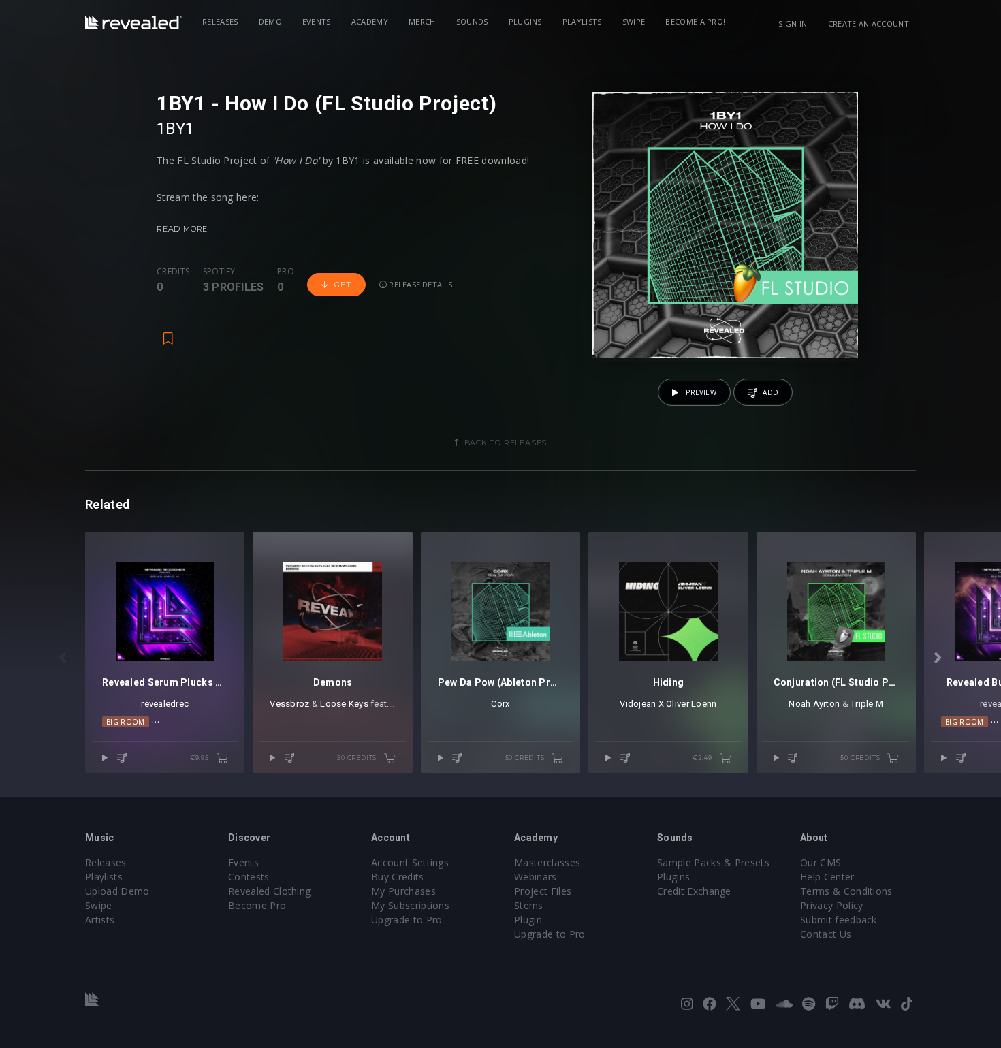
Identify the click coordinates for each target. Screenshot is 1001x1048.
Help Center (827, 876)
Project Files (542, 891)
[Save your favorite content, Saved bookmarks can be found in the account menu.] (168, 331)
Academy (369, 21)
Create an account (868, 23)
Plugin (528, 919)
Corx (500, 704)
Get (342, 284)
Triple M (867, 704)
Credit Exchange (694, 891)
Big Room (125, 722)
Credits (173, 271)
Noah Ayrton (814, 704)
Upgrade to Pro (406, 919)
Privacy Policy (831, 905)
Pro (285, 271)
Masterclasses (547, 862)
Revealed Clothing (269, 891)
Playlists (582, 21)
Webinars (535, 876)
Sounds (472, 21)
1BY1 (176, 128)
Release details (420, 284)
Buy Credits (397, 876)
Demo (270, 21)
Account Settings (410, 862)
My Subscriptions (410, 905)
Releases (220, 21)
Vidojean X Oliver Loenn (668, 704)
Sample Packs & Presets (713, 862)
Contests (249, 876)
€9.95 (200, 757)
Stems (528, 905)
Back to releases (505, 442)
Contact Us (825, 933)
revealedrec (165, 704)
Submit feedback (838, 919)
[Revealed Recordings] (133, 22)
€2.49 (703, 757)
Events (316, 21)
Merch (422, 21)
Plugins (525, 21)
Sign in (792, 23)
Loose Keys (344, 704)
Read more (182, 229)
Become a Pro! (695, 21)
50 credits (358, 757)
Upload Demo (117, 891)
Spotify (219, 271)
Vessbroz (289, 704)
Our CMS (820, 862)
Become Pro (257, 905)
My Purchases (403, 891)
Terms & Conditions (846, 891)
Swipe (634, 21)
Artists (99, 919)
